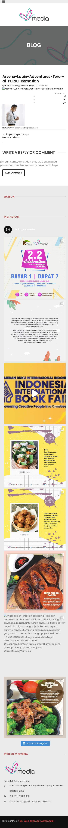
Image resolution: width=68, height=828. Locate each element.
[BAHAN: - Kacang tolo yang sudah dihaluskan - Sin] (35, 519)
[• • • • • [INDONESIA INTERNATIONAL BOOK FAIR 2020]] (35, 393)
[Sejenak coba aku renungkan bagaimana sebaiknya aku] (35, 330)
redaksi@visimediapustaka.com (33, 801)
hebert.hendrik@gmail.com (26, 128)
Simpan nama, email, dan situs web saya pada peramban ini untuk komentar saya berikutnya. (29, 163)
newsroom (26, 85)
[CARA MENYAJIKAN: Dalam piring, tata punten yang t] (35, 456)
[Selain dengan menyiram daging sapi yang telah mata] (35, 707)
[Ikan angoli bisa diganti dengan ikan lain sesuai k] (35, 582)
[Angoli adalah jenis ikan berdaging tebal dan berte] (35, 644)
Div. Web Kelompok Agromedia (36, 821)
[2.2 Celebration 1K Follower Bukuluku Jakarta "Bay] (35, 268)
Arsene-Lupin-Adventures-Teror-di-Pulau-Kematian (33, 79)
